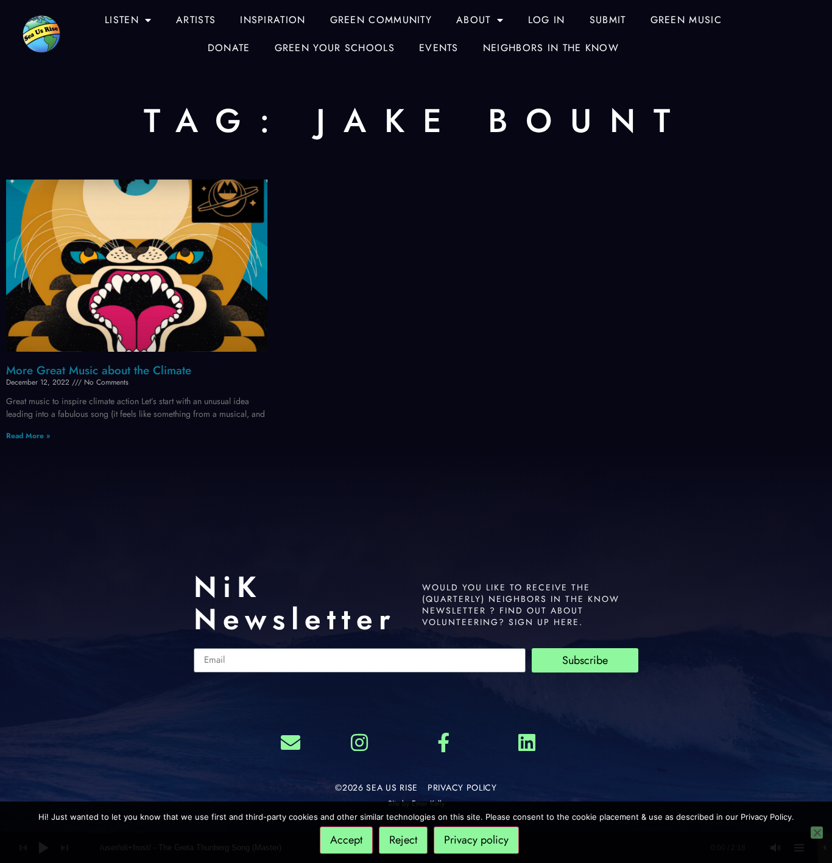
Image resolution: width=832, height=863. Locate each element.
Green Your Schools (335, 48)
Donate (229, 48)
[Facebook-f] (443, 742)
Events (439, 48)
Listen (122, 20)
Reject (403, 840)
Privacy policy (476, 840)
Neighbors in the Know (551, 48)
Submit (608, 20)
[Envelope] (290, 742)
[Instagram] (359, 742)
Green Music (686, 20)
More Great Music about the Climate (98, 370)
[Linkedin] (527, 742)
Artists (196, 20)
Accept (346, 840)
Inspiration (272, 20)
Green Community (381, 20)
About (473, 20)
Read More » (28, 435)
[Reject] (817, 832)
